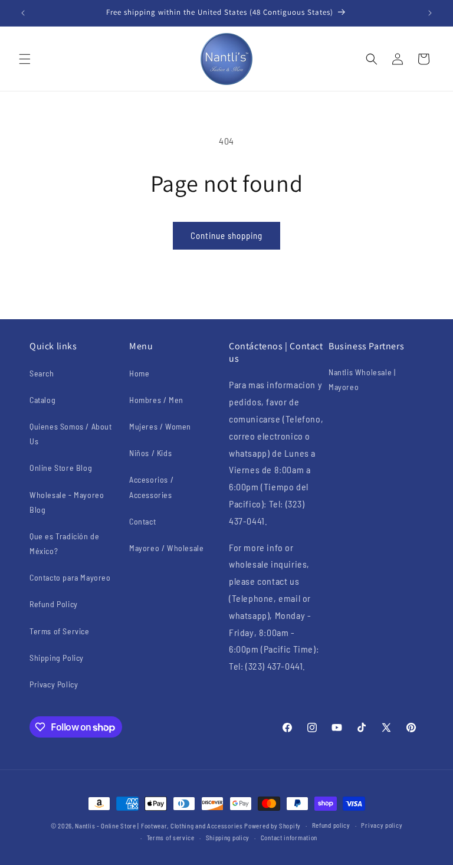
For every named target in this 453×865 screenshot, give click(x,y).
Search (41, 373)
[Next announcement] (430, 13)
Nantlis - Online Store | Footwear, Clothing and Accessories (158, 826)
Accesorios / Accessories (151, 486)
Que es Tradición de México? (64, 543)
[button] (25, 59)
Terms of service (171, 837)
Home (139, 373)
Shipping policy (228, 837)
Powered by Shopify (272, 826)
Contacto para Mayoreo (70, 577)
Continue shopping (226, 235)
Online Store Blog (60, 468)
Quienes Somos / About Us (70, 433)
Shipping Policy (56, 658)
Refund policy (331, 825)
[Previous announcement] (23, 13)
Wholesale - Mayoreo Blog (66, 502)
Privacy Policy (53, 684)
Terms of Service (59, 631)
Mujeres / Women (160, 426)
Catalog (42, 400)
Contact (142, 521)
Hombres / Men (156, 400)
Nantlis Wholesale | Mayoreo (362, 379)
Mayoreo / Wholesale (166, 548)
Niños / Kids (150, 453)
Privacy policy (381, 825)
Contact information (289, 837)
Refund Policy (53, 604)
